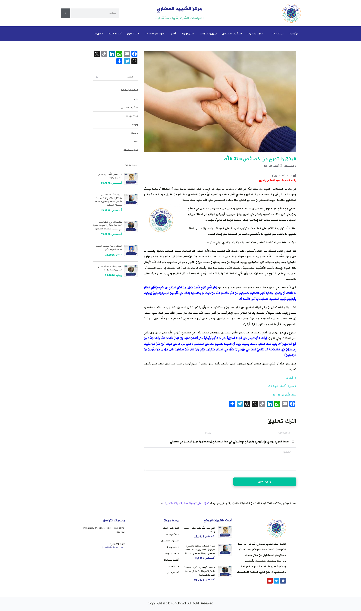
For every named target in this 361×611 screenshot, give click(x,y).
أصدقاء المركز (114, 33)
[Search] (65, 13)
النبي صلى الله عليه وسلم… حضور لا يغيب (109, 176)
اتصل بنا (98, 33)
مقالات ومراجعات (157, 33)
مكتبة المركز (133, 33)
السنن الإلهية (187, 33)
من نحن (280, 33)
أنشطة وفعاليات (171, 560)
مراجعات (134, 133)
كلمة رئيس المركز (171, 528)
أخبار (173, 33)
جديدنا (135, 125)
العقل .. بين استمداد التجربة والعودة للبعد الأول (109, 247)
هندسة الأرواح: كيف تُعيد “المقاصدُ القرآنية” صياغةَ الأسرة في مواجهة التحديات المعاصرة (107, 225)
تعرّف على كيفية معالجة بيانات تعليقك (185, 503)
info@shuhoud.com (113, 548)
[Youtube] (270, 581)
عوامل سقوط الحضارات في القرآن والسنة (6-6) (110, 268)
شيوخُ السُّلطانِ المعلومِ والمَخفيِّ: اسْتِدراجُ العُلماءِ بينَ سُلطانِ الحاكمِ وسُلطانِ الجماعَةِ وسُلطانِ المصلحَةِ (108, 200)
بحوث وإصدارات (255, 33)
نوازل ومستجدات (208, 33)
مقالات (135, 141)
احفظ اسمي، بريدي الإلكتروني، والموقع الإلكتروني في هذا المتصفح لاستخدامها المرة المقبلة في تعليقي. (229, 441)
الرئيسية (293, 33)
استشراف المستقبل (232, 33)
